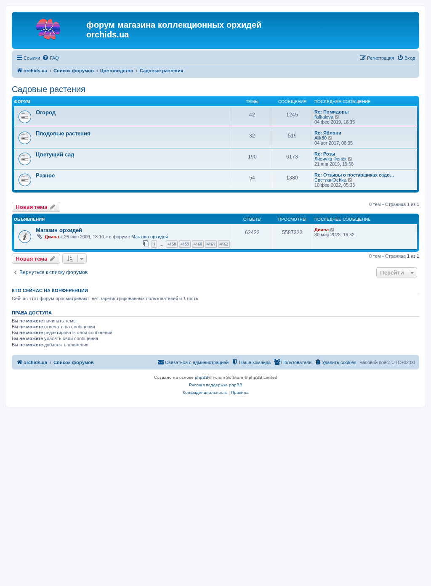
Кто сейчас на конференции (50, 290)
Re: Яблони (327, 132)
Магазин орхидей (59, 230)
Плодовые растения (63, 133)
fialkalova (323, 116)
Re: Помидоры (331, 111)
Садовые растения (48, 89)
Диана (52, 236)
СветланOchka (330, 179)
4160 (198, 244)
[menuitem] (50, 58)
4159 (185, 244)
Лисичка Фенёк (330, 158)
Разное (45, 175)
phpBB (201, 377)
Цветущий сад (55, 154)
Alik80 (320, 137)
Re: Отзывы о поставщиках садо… (354, 174)
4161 (211, 244)
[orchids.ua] (50, 27)
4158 (172, 244)
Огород (46, 112)
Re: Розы (324, 153)
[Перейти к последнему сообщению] (332, 229)
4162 (224, 244)
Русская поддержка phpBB (215, 385)
